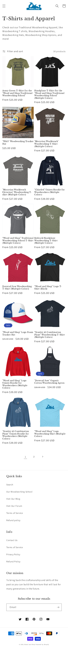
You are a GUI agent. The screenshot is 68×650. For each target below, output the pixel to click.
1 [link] (25, 456)
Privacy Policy (13, 554)
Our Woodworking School (19, 491)
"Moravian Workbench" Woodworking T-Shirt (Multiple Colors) (46, 143)
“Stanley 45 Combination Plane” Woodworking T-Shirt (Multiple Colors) (49, 334)
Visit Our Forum (14, 505)
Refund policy (13, 520)
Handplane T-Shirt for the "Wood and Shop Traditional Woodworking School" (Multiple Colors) (49, 94)
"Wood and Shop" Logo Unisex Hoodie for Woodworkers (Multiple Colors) (15, 384)
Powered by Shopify (42, 644)
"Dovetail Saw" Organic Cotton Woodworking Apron (49, 381)
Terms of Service (14, 513)
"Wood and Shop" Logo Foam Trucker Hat (17, 333)
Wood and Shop (29, 644)
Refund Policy (13, 561)
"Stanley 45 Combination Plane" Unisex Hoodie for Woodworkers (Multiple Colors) (15, 435)
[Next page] (42, 456)
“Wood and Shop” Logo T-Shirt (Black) (48, 287)
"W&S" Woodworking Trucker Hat (18, 142)
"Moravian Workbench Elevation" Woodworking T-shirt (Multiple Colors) (17, 192)
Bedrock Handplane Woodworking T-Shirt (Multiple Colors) (46, 240)
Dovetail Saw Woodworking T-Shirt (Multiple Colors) (17, 287)
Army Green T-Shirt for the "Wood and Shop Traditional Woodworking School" (17, 93)
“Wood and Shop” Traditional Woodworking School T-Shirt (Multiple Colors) (18, 240)
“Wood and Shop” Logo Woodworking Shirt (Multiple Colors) (49, 433)
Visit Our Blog (13, 498)
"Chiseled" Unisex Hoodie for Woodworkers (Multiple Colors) (49, 192)
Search (9, 484)
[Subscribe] (58, 607)
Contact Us (12, 540)
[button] (3, 6)
